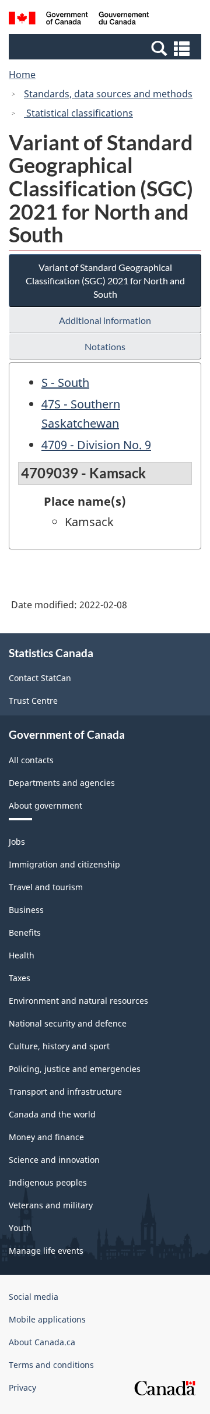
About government (45, 805)
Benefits (25, 932)
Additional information (105, 320)
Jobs (17, 841)
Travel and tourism (46, 887)
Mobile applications (47, 1319)
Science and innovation (54, 1159)
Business (26, 909)
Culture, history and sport (59, 1046)
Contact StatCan (40, 677)
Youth (20, 1227)
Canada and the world (52, 1114)
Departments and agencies (62, 782)
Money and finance (46, 1137)
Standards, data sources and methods (108, 93)
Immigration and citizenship (64, 864)
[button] (106, 48)
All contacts (31, 760)
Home (22, 74)
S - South (65, 382)
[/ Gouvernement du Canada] (79, 20)
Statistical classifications (78, 113)
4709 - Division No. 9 (96, 445)
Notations (105, 346)
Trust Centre (33, 700)
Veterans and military (51, 1205)
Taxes (19, 977)
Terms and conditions (51, 1364)
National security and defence (68, 1023)
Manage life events (46, 1250)
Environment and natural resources (78, 1000)
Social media (33, 1296)
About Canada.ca (42, 1342)
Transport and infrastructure (65, 1091)
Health (21, 955)
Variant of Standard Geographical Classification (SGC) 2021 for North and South (105, 280)
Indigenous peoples (48, 1182)
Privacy (22, 1387)
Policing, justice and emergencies (75, 1068)
